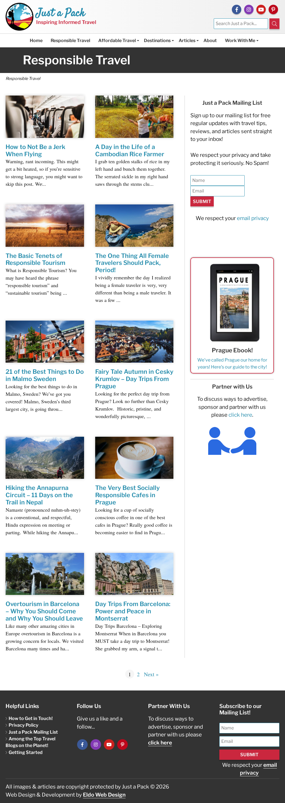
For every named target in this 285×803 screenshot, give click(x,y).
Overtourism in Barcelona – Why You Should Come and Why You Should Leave (44, 611)
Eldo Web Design (104, 795)
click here (240, 415)
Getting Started (26, 752)
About (210, 40)
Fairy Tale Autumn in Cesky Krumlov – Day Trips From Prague (134, 379)
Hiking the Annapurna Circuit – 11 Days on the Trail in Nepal (39, 495)
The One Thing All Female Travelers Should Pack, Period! (132, 263)
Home (36, 40)
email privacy (253, 218)
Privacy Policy (23, 725)
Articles (187, 40)
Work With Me (240, 40)
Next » (151, 674)
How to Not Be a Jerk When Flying (35, 150)
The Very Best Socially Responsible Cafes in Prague (127, 495)
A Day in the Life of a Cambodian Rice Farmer (129, 150)
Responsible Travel (70, 40)
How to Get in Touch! (31, 718)
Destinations (157, 40)
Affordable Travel (117, 40)
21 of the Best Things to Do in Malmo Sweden (45, 375)
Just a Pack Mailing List (33, 732)
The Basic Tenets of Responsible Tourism (35, 259)
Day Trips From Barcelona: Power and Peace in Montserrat (132, 611)
